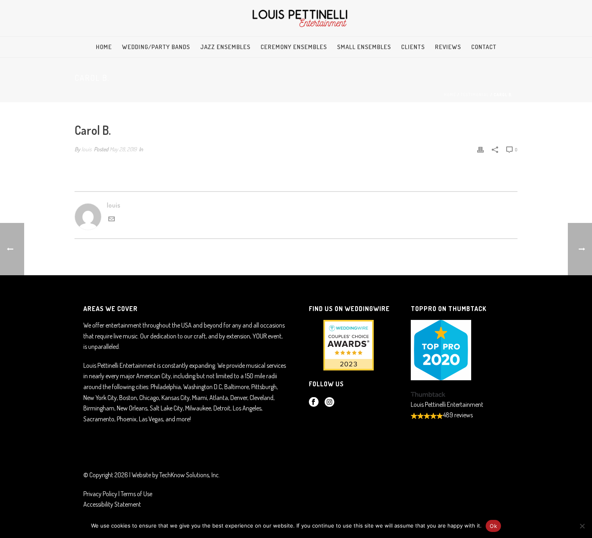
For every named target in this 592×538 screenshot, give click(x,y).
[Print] (480, 149)
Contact (484, 47)
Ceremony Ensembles (294, 47)
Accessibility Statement (112, 504)
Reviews (448, 47)
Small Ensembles (364, 47)
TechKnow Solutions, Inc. (189, 475)
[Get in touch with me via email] (111, 220)
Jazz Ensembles (225, 47)
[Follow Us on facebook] (314, 402)
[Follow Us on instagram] (329, 402)
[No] (582, 526)
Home (104, 47)
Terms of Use (136, 494)
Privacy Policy (100, 494)
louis (86, 149)
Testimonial (475, 94)
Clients (413, 47)
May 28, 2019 (123, 149)
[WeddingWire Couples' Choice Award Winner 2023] (346, 344)
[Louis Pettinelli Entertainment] (296, 18)
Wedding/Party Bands (156, 47)
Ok (493, 526)
